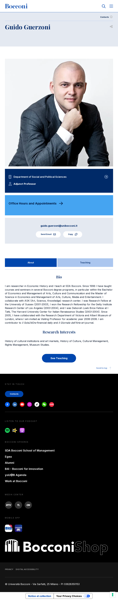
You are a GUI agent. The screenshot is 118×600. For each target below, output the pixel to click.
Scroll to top (101, 368)
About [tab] (31, 262)
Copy (70, 234)
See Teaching (59, 358)
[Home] (16, 6)
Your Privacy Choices (69, 596)
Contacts (104, 17)
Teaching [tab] (85, 262)
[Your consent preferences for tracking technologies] (113, 595)
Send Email (46, 234)
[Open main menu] (111, 6)
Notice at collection (39, 596)
